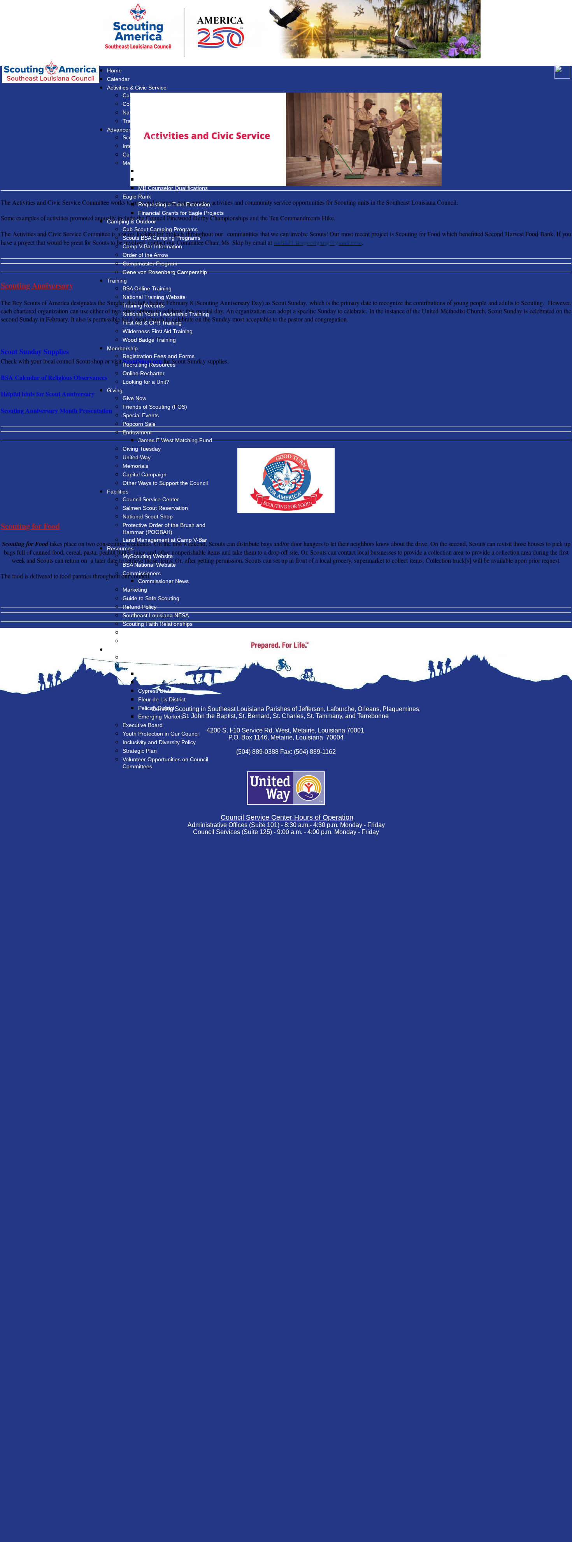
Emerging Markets (160, 716)
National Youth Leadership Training (166, 314)
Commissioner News (163, 581)
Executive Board (143, 725)
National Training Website (154, 297)
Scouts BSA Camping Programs (161, 238)
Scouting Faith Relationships (158, 624)
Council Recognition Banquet (158, 104)
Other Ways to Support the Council (165, 483)
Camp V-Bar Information (152, 246)
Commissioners (142, 573)
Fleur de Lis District (162, 699)
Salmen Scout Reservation (155, 508)
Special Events (141, 415)
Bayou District (155, 674)
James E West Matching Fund (175, 440)
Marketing (135, 590)
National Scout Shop (148, 516)
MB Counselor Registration (171, 179)
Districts (132, 666)
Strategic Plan (140, 751)
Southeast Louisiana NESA (156, 615)
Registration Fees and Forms (159, 356)
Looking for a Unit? (146, 382)
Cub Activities (139, 95)
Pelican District (156, 708)
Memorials (135, 466)
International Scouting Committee (164, 641)
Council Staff (138, 657)
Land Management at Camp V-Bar (165, 540)
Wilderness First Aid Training (158, 331)
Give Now (134, 398)
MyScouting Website (148, 556)
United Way (137, 457)
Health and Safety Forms (153, 632)
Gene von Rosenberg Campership (165, 272)
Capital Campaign (145, 474)
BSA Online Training (147, 288)
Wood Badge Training (149, 340)
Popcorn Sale (139, 424)
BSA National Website (149, 565)
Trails (129, 121)
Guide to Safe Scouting (151, 598)
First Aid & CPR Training (152, 323)
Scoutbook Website (146, 137)
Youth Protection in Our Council (161, 734)
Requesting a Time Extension (174, 204)
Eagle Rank (137, 196)
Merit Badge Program (149, 163)
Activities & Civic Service (137, 87)
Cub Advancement (145, 154)
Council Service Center (151, 499)
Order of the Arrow (145, 255)
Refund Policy (139, 607)
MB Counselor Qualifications (173, 188)
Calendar (118, 79)
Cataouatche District (163, 682)
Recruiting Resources (149, 365)
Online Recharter (144, 373)
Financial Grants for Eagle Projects (181, 213)
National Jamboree (146, 112)
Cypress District (157, 691)
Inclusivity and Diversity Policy (159, 742)
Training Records (144, 305)
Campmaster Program (150, 263)
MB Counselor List (160, 171)
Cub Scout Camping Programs (160, 229)
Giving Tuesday (142, 449)
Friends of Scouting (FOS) (155, 407)
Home (114, 70)
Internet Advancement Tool (155, 146)
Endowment (137, 432)
